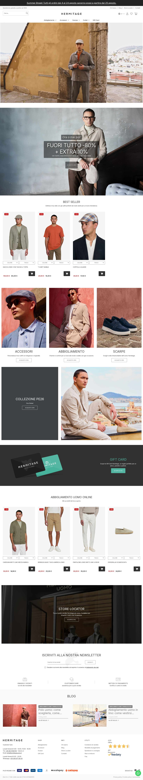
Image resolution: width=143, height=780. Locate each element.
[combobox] (14, 13)
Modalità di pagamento (92, 748)
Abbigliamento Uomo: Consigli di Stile (50, 706)
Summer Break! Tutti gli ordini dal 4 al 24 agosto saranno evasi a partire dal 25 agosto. (71, 3)
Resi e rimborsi (90, 753)
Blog (120, 8)
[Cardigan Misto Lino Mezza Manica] (19, 531)
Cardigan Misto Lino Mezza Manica (15, 562)
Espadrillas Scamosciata (117, 562)
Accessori (63, 20)
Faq (86, 756)
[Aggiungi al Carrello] (32, 273)
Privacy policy (117, 777)
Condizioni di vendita (91, 745)
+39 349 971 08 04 (16, 758)
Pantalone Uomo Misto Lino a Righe (86, 562)
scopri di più (118, 470)
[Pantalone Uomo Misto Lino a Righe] (89, 531)
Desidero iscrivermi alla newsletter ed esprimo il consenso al (73, 667)
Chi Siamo (113, 8)
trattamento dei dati (92, 667)
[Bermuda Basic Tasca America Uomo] (54, 531)
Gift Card (96, 20)
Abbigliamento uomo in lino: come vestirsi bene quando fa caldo (123, 711)
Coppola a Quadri (79, 267)
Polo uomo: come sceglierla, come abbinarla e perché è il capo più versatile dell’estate (52, 711)
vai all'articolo (42, 720)
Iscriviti (90, 662)
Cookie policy (127, 777)
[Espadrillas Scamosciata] (124, 531)
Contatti (137, 8)
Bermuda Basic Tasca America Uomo (51, 562)
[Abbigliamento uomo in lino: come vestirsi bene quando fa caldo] (90, 715)
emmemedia (136, 777)
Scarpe (75, 20)
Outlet (85, 20)
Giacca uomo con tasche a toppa (15, 267)
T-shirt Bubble (43, 267)
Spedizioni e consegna (92, 751)
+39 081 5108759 (11, 751)
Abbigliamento (49, 20)
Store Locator (128, 8)
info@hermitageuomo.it (14, 753)
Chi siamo (64, 745)
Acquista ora (24, 360)
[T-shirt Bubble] (54, 236)
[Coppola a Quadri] (89, 236)
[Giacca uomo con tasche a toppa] (19, 236)
